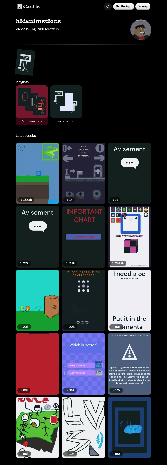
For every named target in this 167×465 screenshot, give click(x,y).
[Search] (108, 6)
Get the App (123, 6)
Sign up (143, 6)
